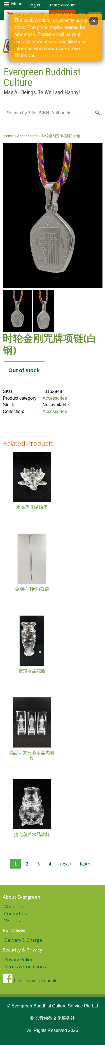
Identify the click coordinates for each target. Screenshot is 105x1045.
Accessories (27, 136)
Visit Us (12, 921)
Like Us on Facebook (35, 980)
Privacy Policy (18, 960)
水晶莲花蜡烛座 (32, 507)
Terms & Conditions (25, 966)
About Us (14, 907)
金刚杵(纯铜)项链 (32, 589)
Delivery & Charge (23, 940)
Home (8, 136)
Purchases (14, 930)
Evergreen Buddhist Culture (42, 77)
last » (85, 864)
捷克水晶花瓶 (31, 670)
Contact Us (15, 914)
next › (65, 864)
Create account (62, 5)
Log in (34, 5)
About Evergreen (21, 897)
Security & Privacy (22, 950)
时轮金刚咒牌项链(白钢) (50, 344)
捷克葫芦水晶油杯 (32, 834)
